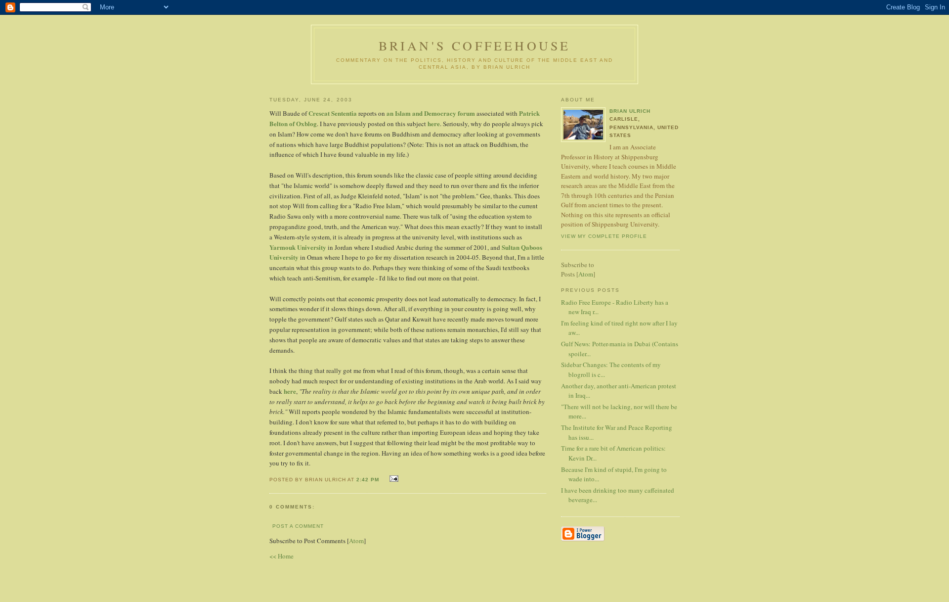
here (434, 123)
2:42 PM (368, 479)
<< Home (281, 556)
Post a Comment (298, 526)
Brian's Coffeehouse (475, 45)
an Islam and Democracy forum (431, 113)
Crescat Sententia (332, 113)
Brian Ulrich (629, 111)
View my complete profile (604, 236)
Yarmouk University (297, 247)
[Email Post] (393, 478)
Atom (356, 540)
